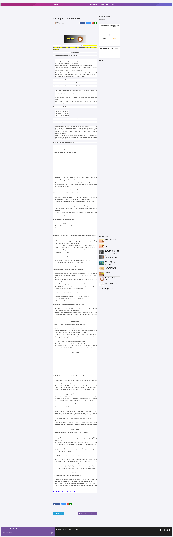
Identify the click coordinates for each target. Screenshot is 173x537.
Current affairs (58, 508)
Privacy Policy (79, 529)
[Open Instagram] (165, 530)
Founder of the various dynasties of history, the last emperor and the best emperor (112, 257)
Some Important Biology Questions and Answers (110, 268)
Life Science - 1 (108, 272)
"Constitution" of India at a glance (111, 278)
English (113, 4)
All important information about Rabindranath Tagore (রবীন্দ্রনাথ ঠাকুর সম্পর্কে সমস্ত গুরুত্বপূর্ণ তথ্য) (112, 252)
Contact (62, 529)
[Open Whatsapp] (169, 530)
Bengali (107, 4)
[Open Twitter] (162, 530)
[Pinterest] (93, 23)
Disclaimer (72, 529)
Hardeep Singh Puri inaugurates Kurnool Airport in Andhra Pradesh (112, 263)
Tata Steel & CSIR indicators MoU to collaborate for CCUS (108, 289)
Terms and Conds (88, 529)
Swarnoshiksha (67, 532)
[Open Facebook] (160, 530)
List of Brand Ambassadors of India (112, 245)
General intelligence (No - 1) (111, 283)
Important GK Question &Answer (110, 240)
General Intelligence (94, 4)
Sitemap (67, 529)
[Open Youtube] (167, 530)
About (57, 529)
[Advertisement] (78, 11)
